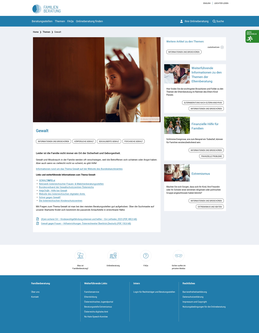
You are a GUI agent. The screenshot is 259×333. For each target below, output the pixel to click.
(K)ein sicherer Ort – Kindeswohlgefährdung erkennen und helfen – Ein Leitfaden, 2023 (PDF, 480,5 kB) (89, 219)
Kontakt (35, 296)
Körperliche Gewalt (84, 141)
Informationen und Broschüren (53, 141)
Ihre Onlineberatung (196, 21)
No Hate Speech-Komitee (96, 316)
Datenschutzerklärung (193, 296)
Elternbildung (90, 296)
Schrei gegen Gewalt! (50, 197)
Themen (60, 21)
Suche (220, 21)
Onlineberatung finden (89, 21)
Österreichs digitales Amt (96, 311)
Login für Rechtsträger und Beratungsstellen (154, 291)
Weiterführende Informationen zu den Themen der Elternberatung (207, 74)
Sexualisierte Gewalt (109, 141)
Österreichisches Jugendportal (98, 301)
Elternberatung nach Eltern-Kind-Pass (203, 102)
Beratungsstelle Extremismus (98, 306)
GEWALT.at (47, 180)
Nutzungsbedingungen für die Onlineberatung (204, 306)
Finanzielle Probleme (211, 156)
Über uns (35, 291)
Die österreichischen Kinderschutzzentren (60, 200)
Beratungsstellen (42, 21)
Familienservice (91, 291)
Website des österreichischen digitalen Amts (62, 193)
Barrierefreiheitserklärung (195, 291)
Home (36, 31)
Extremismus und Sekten (210, 207)
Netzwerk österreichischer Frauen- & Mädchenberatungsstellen (71, 183)
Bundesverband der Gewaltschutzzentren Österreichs (66, 187)
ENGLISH (207, 3)
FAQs (70, 21)
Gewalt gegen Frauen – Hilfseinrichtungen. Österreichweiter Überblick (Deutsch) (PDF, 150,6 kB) (86, 223)
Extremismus (201, 173)
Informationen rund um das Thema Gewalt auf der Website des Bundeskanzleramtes (79, 168)
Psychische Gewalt (133, 141)
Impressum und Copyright (195, 301)
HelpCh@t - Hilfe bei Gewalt (53, 190)
